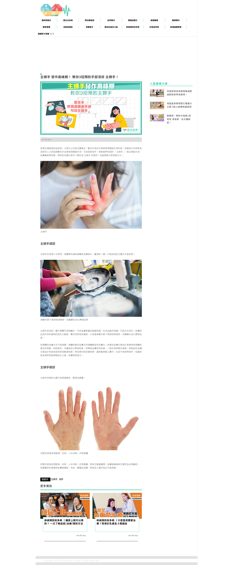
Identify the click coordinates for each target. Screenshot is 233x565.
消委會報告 (68, 27)
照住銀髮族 (89, 20)
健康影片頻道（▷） (46, 33)
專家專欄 (46, 27)
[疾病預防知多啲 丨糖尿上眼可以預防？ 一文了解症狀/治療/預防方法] (65, 505)
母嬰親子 (89, 27)
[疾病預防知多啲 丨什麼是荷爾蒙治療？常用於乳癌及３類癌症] (117, 505)
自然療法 (111, 20)
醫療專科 (176, 20)
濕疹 (61, 479)
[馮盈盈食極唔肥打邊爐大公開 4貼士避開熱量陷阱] (157, 105)
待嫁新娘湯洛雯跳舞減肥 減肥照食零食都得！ (179, 92)
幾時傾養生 (46, 20)
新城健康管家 (175, 27)
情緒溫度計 (132, 20)
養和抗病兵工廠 (111, 27)
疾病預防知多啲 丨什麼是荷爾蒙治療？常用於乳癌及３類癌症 (116, 521)
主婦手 (54, 479)
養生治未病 (68, 20)
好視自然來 (154, 27)
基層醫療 (154, 20)
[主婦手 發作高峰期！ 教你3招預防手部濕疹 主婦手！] (91, 107)
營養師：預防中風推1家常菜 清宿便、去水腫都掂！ (179, 119)
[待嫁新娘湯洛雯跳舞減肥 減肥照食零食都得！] (157, 92)
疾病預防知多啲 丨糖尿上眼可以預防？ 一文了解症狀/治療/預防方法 (63, 521)
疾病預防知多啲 (132, 27)
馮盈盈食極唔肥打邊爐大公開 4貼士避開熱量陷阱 (179, 105)
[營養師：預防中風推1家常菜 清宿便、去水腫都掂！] (157, 117)
